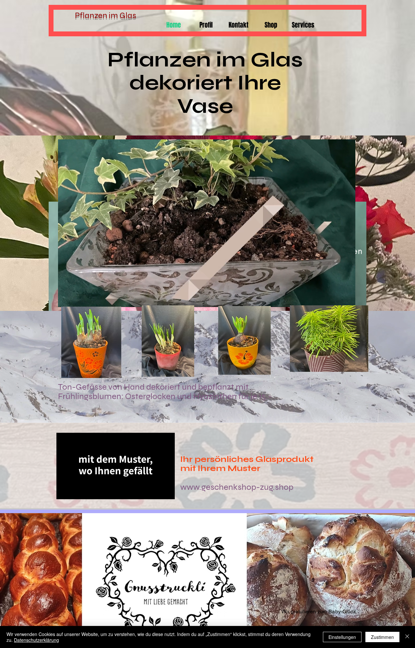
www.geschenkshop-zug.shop (236, 487)
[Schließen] (407, 637)
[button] (347, 300)
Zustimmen (382, 637)
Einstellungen (342, 637)
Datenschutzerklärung (36, 640)
